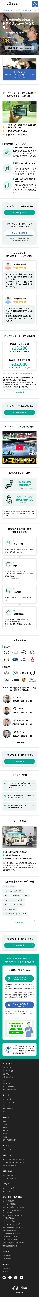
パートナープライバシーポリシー (13, 1224)
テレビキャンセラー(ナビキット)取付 (15, 914)
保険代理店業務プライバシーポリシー (14, 1227)
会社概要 (5, 1268)
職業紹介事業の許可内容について (13, 1243)
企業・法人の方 (7, 1150)
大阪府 (4, 1137)
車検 (26, 895)
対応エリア (6, 1080)
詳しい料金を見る (19, 212)
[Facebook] (15, 1279)
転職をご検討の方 (8, 1165)
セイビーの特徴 (7, 1071)
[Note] (4, 1279)
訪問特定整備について (9, 1246)
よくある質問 (6, 1255)
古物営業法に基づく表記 (10, 1236)
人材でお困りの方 (8, 1175)
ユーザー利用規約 (8, 1201)
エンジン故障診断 (10, 909)
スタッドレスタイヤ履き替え (13, 891)
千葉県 (4, 1124)
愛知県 (4, 1134)
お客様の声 (6, 1074)
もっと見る (19, 922)
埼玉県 (4, 1127)
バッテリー (6, 1105)
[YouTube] (21, 1279)
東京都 (4, 1121)
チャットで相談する (19, 233)
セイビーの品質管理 (9, 1089)
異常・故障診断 (7, 1108)
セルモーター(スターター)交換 (13, 904)
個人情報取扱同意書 (9, 1230)
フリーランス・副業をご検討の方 (13, 1159)
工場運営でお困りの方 (9, 1178)
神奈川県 (5, 1130)
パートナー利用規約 (9, 1204)
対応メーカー (6, 1083)
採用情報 (5, 1271)
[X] (10, 1279)
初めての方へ (6, 1068)
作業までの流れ (7, 1077)
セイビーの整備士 (8, 1086)
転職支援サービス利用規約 (11, 1240)
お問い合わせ (6, 1259)
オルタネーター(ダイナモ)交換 (13, 900)
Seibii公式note (7, 1191)
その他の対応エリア (9, 1140)
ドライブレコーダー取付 (12, 895)
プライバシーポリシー (9, 1221)
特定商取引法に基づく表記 (11, 1233)
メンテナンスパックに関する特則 (13, 1207)
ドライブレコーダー (9, 1102)
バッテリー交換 (9, 886)
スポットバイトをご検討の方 (11, 1162)
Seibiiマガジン (7, 1188)
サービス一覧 (6, 1099)
